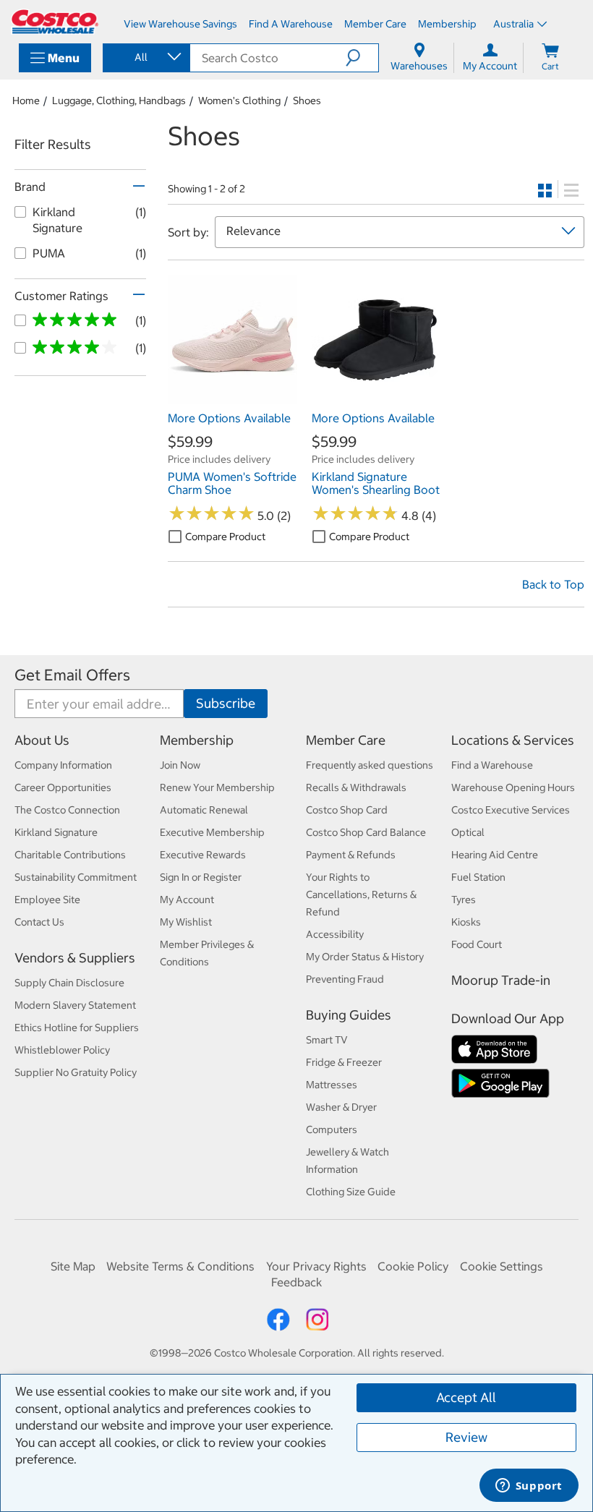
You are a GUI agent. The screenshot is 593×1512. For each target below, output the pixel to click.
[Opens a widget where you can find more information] (529, 1487)
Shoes (307, 100)
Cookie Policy (412, 1266)
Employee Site (47, 899)
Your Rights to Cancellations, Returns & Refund (361, 894)
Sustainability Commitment (75, 877)
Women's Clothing (239, 100)
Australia (513, 23)
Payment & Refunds (351, 854)
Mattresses (331, 1084)
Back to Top (553, 584)
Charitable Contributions (70, 854)
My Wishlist (186, 921)
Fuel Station (478, 877)
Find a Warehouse (492, 765)
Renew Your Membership (217, 787)
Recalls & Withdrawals (356, 787)
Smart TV (327, 1039)
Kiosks (466, 921)
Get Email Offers (72, 675)
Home (26, 100)
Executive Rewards (203, 854)
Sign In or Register (201, 877)
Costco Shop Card (347, 809)
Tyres (463, 899)
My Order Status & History (365, 956)
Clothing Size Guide (351, 1191)
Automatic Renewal (204, 809)
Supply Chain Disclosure (69, 982)
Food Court (476, 944)
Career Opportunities (62, 787)
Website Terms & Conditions (180, 1266)
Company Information (63, 765)
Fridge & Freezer (344, 1062)
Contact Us (39, 921)
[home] (55, 22)
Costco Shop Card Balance (366, 832)
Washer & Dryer (341, 1107)
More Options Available (229, 418)
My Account (187, 899)
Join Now (180, 765)
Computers (331, 1129)
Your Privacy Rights (316, 1266)
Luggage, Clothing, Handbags (119, 100)
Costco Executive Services (510, 809)
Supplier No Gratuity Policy (75, 1072)
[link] (232, 396)
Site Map (73, 1266)
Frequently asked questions (369, 765)
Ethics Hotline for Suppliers (76, 1027)
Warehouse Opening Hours (513, 787)
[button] (362, 58)
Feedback (296, 1282)
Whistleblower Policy (62, 1049)
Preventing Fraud (345, 979)
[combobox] (145, 57)
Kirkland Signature (56, 832)
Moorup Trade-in (500, 980)
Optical (468, 832)
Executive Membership (212, 832)
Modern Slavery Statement (75, 1005)
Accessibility (335, 934)
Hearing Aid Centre (494, 854)
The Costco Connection (67, 809)
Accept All (466, 1397)
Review (466, 1437)
